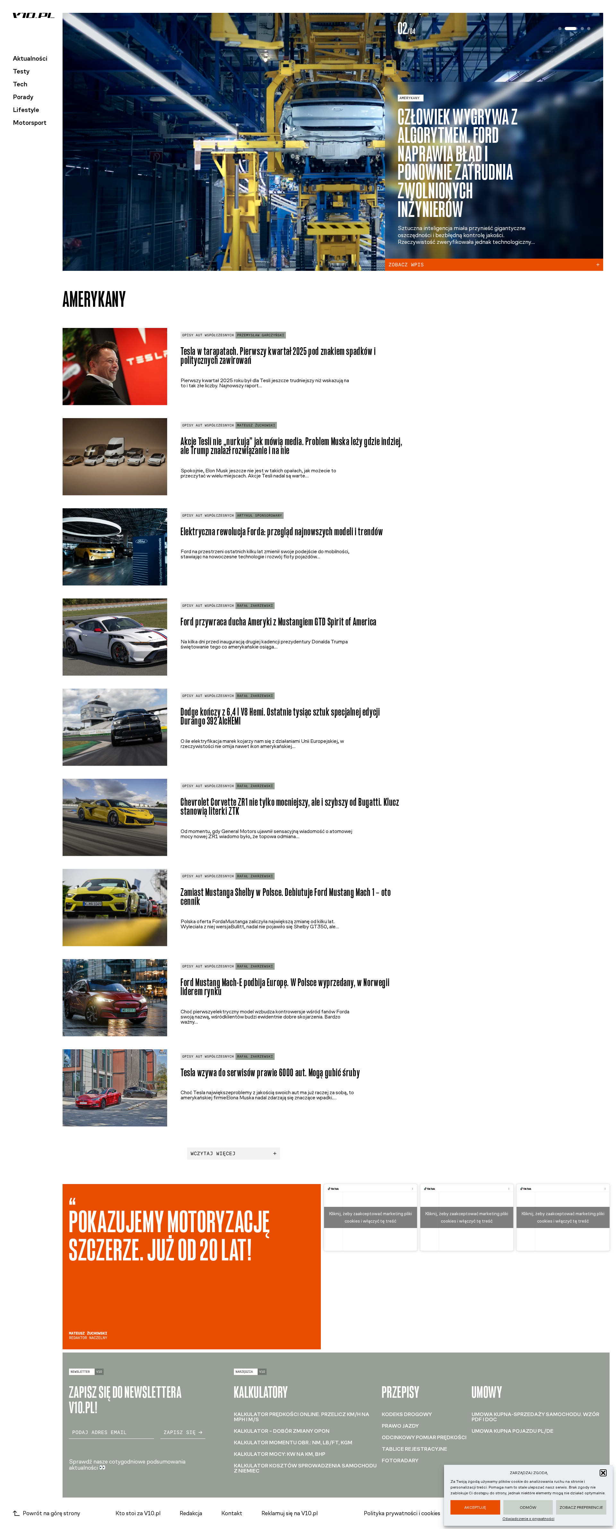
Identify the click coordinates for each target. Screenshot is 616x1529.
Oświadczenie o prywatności (528, 1518)
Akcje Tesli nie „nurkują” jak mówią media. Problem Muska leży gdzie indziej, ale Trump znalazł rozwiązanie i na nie (292, 446)
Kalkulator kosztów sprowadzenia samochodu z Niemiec (305, 1468)
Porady (23, 97)
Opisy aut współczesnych (208, 335)
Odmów (528, 1507)
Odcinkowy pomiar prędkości (424, 1437)
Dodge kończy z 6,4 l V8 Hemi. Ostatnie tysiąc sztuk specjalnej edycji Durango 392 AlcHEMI (280, 716)
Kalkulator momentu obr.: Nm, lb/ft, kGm (293, 1442)
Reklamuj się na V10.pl (289, 1513)
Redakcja (191, 1513)
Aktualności (30, 58)
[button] (603, 1473)
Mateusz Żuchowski (256, 425)
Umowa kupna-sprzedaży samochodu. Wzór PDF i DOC (535, 1416)
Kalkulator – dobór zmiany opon (281, 1431)
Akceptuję (475, 1507)
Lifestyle (26, 110)
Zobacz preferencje (581, 1507)
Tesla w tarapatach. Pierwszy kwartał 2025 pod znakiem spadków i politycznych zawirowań (278, 356)
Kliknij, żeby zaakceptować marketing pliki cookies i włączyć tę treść (370, 1217)
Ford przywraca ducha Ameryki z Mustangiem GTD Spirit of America (279, 621)
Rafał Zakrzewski (255, 606)
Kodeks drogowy (407, 1414)
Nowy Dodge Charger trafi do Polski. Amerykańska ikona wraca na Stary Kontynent (456, 172)
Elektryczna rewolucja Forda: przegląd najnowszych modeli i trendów (282, 531)
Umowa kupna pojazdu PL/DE (512, 1431)
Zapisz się (180, 1432)
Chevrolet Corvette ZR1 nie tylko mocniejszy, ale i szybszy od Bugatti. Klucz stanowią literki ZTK (290, 807)
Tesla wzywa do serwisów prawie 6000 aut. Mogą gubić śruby (270, 1072)
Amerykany (409, 116)
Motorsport (30, 122)
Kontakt (231, 1513)
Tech (20, 84)
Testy (21, 71)
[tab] (559, 28)
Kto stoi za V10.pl (138, 1513)
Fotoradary (400, 1460)
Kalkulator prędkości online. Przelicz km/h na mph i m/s (301, 1416)
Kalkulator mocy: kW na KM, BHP (279, 1454)
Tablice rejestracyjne (414, 1449)
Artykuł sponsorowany (259, 515)
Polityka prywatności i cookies (402, 1513)
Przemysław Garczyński (260, 335)
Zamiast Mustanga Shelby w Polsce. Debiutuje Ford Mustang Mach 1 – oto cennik (286, 897)
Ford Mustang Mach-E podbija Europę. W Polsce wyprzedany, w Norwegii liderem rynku (285, 987)
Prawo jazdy (400, 1426)
